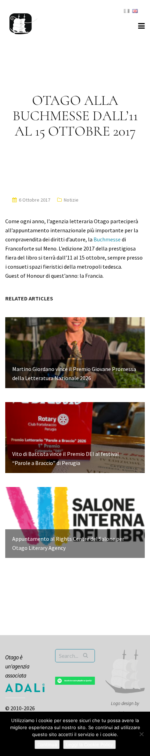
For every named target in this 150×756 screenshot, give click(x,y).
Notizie (71, 200)
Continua (47, 744)
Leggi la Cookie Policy (89, 744)
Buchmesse (107, 239)
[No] (141, 733)
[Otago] (23, 22)
